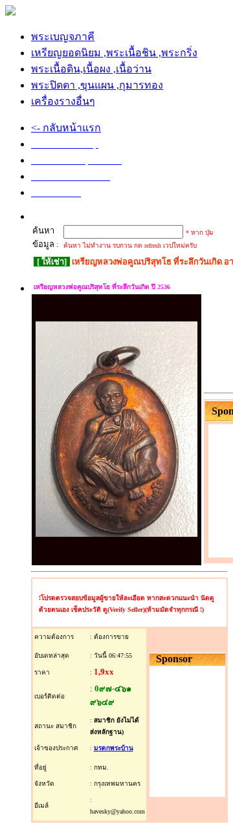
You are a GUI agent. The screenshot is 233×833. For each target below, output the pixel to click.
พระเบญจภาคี (62, 36)
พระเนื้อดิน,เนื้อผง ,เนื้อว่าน (91, 68)
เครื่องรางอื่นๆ (63, 101)
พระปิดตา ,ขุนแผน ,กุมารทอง (97, 85)
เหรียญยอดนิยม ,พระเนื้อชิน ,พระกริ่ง (114, 52)
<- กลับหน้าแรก (66, 127)
